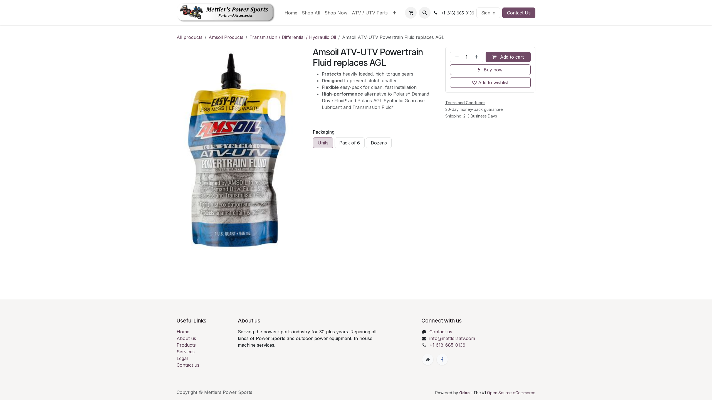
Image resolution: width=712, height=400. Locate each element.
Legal (182, 358)
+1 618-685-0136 (447, 345)
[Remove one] (455, 57)
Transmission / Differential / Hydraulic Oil (292, 37)
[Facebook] (442, 359)
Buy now (492, 69)
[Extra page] (427, 359)
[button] (425, 13)
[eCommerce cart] (411, 13)
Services (186, 351)
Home (183, 331)
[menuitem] (291, 12)
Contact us (188, 365)
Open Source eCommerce (511, 392)
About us (186, 338)
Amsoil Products (226, 37)
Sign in (488, 13)
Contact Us (519, 13)
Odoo (465, 392)
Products (186, 345)
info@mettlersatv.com (452, 338)
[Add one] (477, 57)
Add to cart (511, 57)
